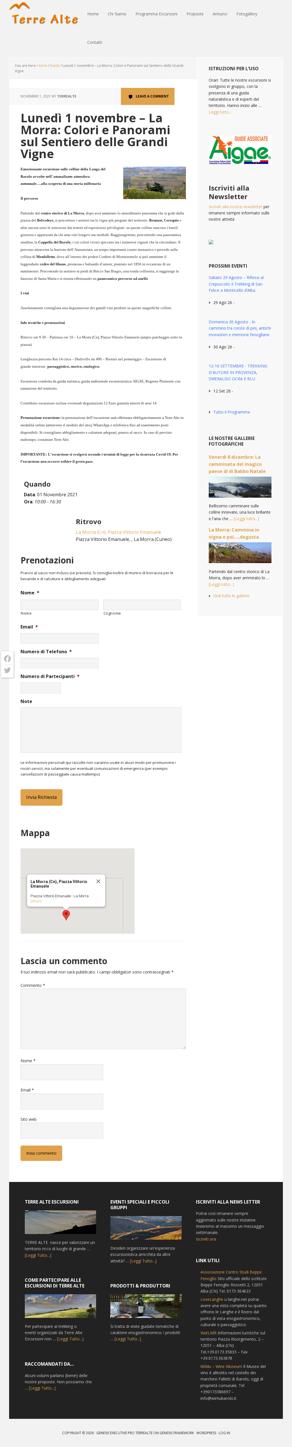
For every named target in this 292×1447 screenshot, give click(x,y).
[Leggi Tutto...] (38, 1255)
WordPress (206, 1433)
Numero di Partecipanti (50, 676)
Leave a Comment (152, 96)
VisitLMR (208, 1333)
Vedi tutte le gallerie (231, 595)
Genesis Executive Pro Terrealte (124, 1433)
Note (26, 701)
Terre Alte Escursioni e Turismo (46, 14)
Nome (30, 593)
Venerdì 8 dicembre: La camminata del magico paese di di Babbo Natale (237, 464)
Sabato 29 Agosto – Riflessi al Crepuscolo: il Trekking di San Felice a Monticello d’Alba (236, 284)
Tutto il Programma (231, 412)
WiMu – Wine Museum (221, 1366)
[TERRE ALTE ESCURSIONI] (60, 1224)
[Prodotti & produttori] (146, 1308)
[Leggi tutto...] (246, 518)
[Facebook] (7, 659)
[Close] (98, 881)
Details (36, 901)
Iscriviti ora (206, 1239)
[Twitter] (7, 670)
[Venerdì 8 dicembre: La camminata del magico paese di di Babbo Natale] (240, 490)
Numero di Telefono (46, 652)
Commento (33, 985)
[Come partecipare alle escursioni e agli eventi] (60, 1308)
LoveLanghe (211, 1299)
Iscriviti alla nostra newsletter (235, 206)
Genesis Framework (177, 1433)
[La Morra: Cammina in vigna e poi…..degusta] (240, 555)
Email (29, 627)
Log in (224, 1433)
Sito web (28, 1119)
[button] (66, 915)
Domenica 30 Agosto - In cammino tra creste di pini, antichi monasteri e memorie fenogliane (240, 328)
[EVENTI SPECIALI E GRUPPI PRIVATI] (146, 1230)
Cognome (112, 613)
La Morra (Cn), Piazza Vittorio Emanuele (118, 532)
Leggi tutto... (220, 112)
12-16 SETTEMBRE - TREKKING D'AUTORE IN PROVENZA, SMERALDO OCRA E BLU (238, 372)
